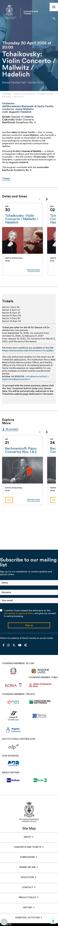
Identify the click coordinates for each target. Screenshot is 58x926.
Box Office (19, 97)
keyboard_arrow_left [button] (40, 199)
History (27, 907)
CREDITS (7, 925)
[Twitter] (14, 646)
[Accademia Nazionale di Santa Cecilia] (9, 12)
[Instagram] (8, 645)
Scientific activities (27, 917)
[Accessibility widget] (4, 922)
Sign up (29, 625)
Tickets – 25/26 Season (24, 94)
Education (27, 877)
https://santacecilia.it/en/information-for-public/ (28, 350)
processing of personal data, (19, 613)
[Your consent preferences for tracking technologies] (53, 921)
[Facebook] (3, 645)
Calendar (6, 94)
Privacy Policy (27, 897)
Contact (27, 887)
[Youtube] (19, 645)
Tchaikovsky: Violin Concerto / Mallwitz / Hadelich (21, 219)
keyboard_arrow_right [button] (47, 199)
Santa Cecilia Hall (14, 82)
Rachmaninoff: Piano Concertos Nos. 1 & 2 (21, 450)
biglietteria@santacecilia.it (16, 379)
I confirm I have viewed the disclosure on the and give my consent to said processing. (30, 613)
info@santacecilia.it (36, 376)
